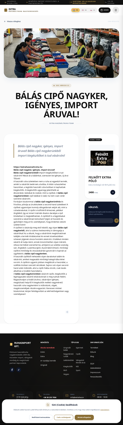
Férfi (65, 370)
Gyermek (79, 348)
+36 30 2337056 (111, 2)
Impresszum (95, 372)
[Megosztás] (67, 312)
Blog (92, 356)
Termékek (94, 348)
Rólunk (93, 352)
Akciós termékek (47, 348)
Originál (43, 365)
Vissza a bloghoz (14, 21)
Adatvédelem (95, 368)
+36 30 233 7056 (49, 397)
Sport (78, 370)
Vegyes (66, 374)
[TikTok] (18, 369)
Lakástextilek (68, 360)
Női (77, 366)
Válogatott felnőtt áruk (80, 361)
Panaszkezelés (96, 377)
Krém (42, 352)
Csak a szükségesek (64, 417)
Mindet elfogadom (84, 417)
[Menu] (115, 10)
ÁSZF (92, 364)
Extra (42, 356)
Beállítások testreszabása (41, 417)
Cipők (78, 354)
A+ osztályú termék (48, 361)
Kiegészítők (68, 366)
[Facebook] (12, 369)
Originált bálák (67, 349)
